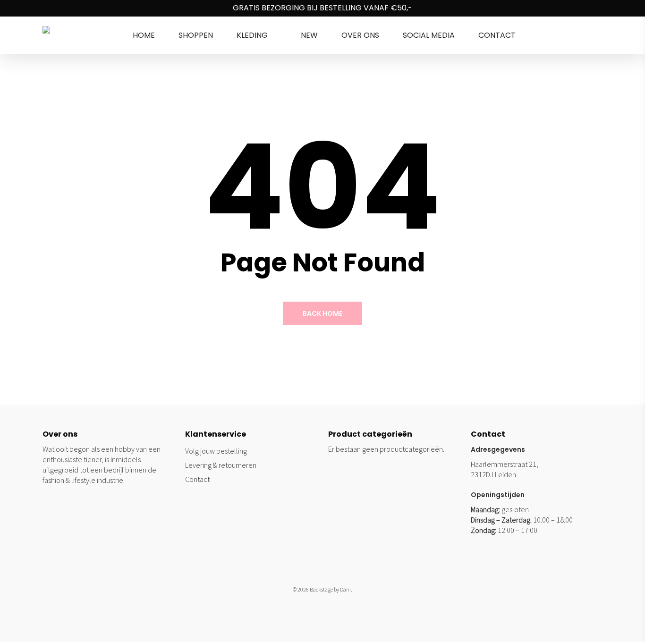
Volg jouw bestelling (216, 451)
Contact (197, 479)
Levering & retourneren (220, 465)
